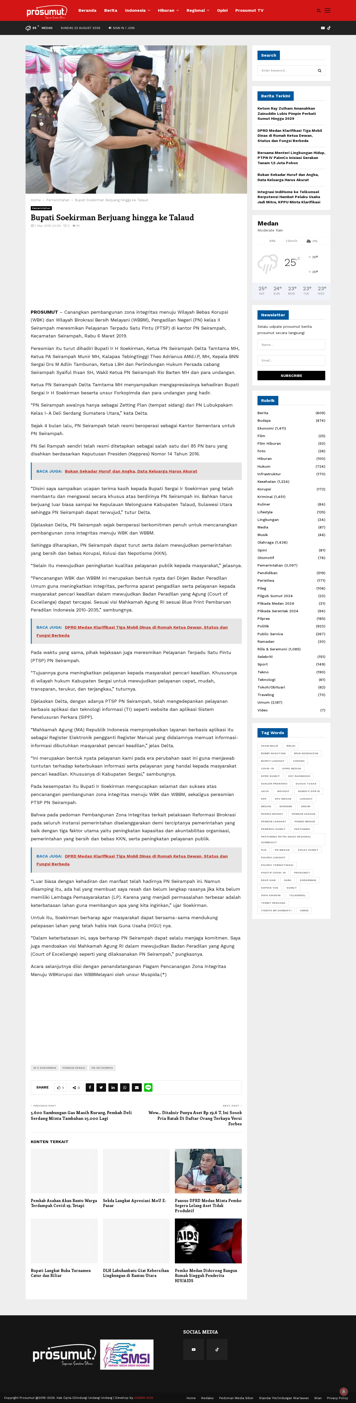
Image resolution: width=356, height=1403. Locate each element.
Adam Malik (269, 745)
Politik (263, 626)
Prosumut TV (249, 10)
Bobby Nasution (273, 753)
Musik (262, 535)
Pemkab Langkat (273, 821)
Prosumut (302, 872)
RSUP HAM (268, 880)
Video (262, 710)
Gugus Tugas (306, 783)
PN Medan (282, 849)
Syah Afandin (271, 895)
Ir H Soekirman (44, 1067)
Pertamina (302, 829)
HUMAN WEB (143, 1398)
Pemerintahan (41, 208)
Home (191, 1398)
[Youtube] (193, 1349)
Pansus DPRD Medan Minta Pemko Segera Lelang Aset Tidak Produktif (208, 1205)
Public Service (270, 634)
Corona (299, 760)
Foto (261, 451)
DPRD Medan (291, 768)
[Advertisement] (136, 271)
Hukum (264, 466)
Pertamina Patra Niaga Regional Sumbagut (286, 839)
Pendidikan (267, 573)
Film (261, 436)
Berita (110, 10)
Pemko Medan (304, 821)
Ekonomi (265, 428)
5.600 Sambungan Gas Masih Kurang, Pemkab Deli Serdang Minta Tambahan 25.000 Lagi (81, 1115)
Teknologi (266, 679)
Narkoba (285, 806)
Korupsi (264, 489)
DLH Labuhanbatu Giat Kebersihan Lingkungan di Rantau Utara (136, 1273)
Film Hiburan (269, 443)
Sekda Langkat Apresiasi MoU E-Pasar (135, 1203)
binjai (290, 745)
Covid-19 (267, 768)
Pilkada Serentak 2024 (277, 611)
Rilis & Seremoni (272, 649)
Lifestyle (265, 512)
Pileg (261, 588)
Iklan (318, 1398)
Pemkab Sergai (74, 1067)
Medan (266, 806)
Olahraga (265, 542)
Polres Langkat (273, 857)
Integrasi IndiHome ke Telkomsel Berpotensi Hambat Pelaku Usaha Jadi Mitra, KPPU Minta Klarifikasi (288, 197)
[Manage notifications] (344, 1391)
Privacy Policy (337, 1398)
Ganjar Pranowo (274, 783)
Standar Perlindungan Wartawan (284, 1398)
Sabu (287, 880)
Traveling (265, 695)
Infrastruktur (269, 474)
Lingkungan (268, 520)
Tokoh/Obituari (271, 687)
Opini (222, 10)
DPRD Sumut (270, 776)
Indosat (283, 791)
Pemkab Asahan (303, 813)
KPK (263, 798)
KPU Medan (283, 798)
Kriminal (265, 497)
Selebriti (265, 657)
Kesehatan (266, 481)
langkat (306, 798)
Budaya (264, 420)
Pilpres (263, 618)
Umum (263, 702)
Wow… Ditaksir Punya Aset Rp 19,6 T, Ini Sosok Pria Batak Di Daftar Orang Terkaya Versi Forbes (195, 1118)
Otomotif (265, 558)
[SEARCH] (319, 70)
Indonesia (135, 10)
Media (262, 527)
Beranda (87, 10)
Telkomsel (297, 895)
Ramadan (265, 641)
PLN (263, 849)
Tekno (263, 672)
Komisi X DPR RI (309, 791)
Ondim (305, 806)
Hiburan (166, 10)
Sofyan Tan (269, 887)
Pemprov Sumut (273, 829)
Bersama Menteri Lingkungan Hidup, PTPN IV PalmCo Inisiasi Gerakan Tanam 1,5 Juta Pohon (291, 158)
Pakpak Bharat (272, 813)
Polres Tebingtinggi (277, 865)
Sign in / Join (123, 28)
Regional (196, 10)
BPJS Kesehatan (306, 753)
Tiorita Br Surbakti (276, 910)
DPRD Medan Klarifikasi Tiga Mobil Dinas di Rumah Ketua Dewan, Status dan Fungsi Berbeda (289, 135)
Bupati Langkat (273, 760)
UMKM (304, 910)
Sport (262, 664)
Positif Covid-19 (273, 872)
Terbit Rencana (273, 902)
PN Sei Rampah (102, 1067)
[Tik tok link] (328, 28)
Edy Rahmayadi (299, 776)
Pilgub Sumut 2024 (275, 596)
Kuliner (263, 504)
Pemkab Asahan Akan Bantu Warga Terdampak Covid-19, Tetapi (64, 1203)
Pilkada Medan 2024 (275, 603)
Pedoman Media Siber (236, 1398)
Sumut (291, 887)
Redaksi (207, 1398)
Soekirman (308, 880)
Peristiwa (265, 580)
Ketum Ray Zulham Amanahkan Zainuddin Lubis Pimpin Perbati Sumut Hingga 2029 (286, 113)
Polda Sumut (308, 849)
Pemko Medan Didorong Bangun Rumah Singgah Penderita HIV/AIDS (206, 1275)
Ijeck (265, 791)
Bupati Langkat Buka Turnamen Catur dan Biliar (61, 1273)
